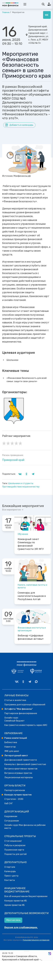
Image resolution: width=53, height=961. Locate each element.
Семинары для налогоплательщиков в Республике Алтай (32, 596)
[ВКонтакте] (17, 681)
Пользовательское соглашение (36, 940)
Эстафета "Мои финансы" (18, 709)
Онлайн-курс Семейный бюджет (14, 719)
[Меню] (47, 15)
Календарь (10, 871)
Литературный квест (16, 755)
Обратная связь (13, 920)
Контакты (9, 880)
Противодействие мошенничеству (21, 486)
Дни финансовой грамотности (20, 760)
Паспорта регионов (14, 790)
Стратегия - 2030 (13, 799)
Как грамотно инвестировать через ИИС (25, 725)
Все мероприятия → (12, 509)
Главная (5, 12)
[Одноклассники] (23, 681)
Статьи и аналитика (15, 700)
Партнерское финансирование (20, 713)
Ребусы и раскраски (14, 845)
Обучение (23, 534)
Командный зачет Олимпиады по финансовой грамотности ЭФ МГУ (31, 544)
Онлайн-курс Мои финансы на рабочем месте (25, 826)
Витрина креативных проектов (20, 768)
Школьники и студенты (20, 483)
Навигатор (10, 746)
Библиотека (10, 742)
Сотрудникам (11, 820)
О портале (9, 867)
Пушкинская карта (14, 849)
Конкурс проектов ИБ (15, 900)
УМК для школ (11, 751)
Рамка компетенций (15, 738)
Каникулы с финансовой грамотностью (25, 764)
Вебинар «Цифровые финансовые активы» (31, 637)
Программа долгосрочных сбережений (24, 704)
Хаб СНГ (8, 803)
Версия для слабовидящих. (21, 927)
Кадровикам (10, 816)
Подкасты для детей (15, 854)
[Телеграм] (30, 681)
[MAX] (36, 681)
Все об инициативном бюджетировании (25, 896)
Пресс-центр (11, 875)
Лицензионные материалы (18, 777)
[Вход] (49, 4)
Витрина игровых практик (18, 773)
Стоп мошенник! (13, 841)
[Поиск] (43, 4)
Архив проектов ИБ (14, 905)
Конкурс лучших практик (18, 794)
